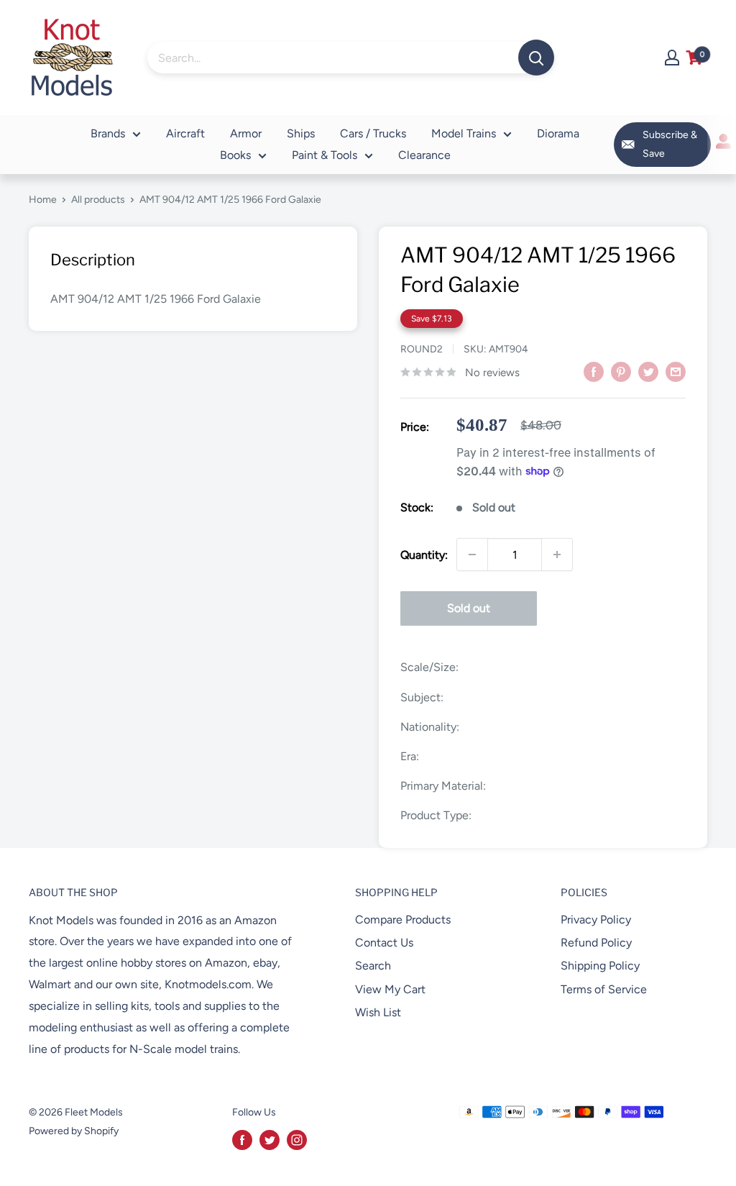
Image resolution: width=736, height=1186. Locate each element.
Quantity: (424, 555)
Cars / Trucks (373, 133)
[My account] (672, 57)
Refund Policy (596, 942)
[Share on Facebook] (594, 371)
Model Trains (463, 133)
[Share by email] (676, 371)
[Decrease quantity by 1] (472, 554)
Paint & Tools (324, 155)
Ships (301, 133)
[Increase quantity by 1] (557, 554)
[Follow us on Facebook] (242, 1140)
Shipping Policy (600, 965)
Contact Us (384, 942)
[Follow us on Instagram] (297, 1140)
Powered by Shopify (74, 1131)
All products (98, 199)
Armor (246, 133)
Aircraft (185, 133)
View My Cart (390, 989)
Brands (108, 133)
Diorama (558, 133)
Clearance (424, 155)
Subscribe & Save (670, 144)
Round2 (421, 349)
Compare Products (403, 919)
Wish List (378, 1012)
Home (43, 199)
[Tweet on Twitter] (648, 371)
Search (373, 965)
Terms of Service (604, 989)
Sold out (468, 608)
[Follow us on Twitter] (269, 1140)
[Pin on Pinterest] (621, 371)
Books (235, 155)
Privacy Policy (596, 919)
